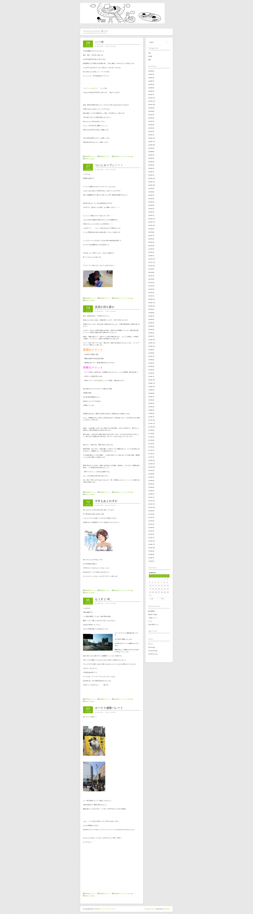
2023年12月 (151, 178)
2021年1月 (151, 296)
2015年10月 (151, 507)
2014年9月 (151, 551)
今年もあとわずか (106, 500)
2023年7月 (151, 195)
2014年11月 (151, 544)
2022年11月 (151, 222)
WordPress (166, 909)
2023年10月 (151, 185)
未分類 (150, 56)
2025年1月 (151, 135)
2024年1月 (151, 175)
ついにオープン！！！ (109, 165)
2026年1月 (151, 94)
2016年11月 (151, 464)
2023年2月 (151, 212)
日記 (149, 53)
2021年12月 (151, 259)
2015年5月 (151, 524)
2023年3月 (151, 209)
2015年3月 (151, 531)
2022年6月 (151, 239)
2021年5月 (151, 282)
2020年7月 (151, 316)
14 (162, 585)
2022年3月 (151, 249)
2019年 (99, 42)
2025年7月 (151, 115)
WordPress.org (152, 654)
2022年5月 (151, 242)
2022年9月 (151, 229)
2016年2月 (151, 494)
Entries (151, 647)
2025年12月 (151, 98)
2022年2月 (151, 252)
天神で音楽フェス (153, 624)
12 (156, 585)
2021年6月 (151, 279)
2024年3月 (151, 168)
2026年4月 (151, 84)
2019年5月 (151, 363)
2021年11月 (151, 262)
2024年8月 (151, 151)
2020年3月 (151, 329)
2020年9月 (151, 309)
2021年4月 (151, 286)
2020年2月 (151, 333)
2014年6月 (151, 561)
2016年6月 (151, 480)
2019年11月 (151, 343)
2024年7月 (151, 155)
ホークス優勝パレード (109, 707)
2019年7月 (151, 356)
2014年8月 (151, 554)
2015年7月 (151, 517)
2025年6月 (151, 118)
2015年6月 (151, 521)
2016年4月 (151, 487)
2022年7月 (151, 235)
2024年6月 (151, 158)
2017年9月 (151, 430)
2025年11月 (151, 101)
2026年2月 (151, 91)
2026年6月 (151, 78)
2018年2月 (151, 413)
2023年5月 (151, 202)
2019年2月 (151, 373)
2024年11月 (151, 141)
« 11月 (151, 599)
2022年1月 (151, 256)
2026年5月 (151, 81)
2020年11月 (151, 303)
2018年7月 (151, 397)
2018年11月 (151, 383)
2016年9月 (151, 470)
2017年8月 (151, 433)
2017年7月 (151, 437)
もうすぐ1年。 (104, 599)
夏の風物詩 (151, 611)
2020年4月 (151, 326)
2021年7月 (151, 276)
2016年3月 (151, 491)
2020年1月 (151, 336)
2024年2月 (151, 172)
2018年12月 (151, 380)
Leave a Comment (110, 46)
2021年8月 (151, 272)
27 (159, 592)
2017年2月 (151, 454)
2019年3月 (151, 370)
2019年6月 (151, 360)
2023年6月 (151, 198)
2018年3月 (151, 410)
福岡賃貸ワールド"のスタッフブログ (105, 909)
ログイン (150, 644)
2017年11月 (151, 423)
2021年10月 (151, 266)
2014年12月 (151, 541)
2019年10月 (151, 346)
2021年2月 (151, 292)
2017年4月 (151, 447)
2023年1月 (151, 215)
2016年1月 (151, 497)
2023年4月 (151, 205)
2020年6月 (151, 319)
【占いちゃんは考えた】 (90, 88)
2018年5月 (151, 403)
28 (162, 592)
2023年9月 (151, 188)
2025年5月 (151, 121)
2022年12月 (151, 219)
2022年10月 (151, 225)
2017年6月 (151, 440)
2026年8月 (151, 71)
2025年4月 (151, 125)
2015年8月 (151, 514)
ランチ (150, 621)
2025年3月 (151, 128)
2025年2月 (151, 131)
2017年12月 (151, 420)
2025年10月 (151, 104)
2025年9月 (151, 108)
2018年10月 (151, 386)
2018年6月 (151, 400)
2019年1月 (151, 376)
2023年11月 (151, 182)
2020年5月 (151, 323)
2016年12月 (151, 460)
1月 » (162, 599)
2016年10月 (151, 467)
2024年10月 (151, 145)
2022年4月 (151, 245)
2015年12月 (151, 501)
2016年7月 (151, 477)
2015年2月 (151, 534)
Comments (152, 650)
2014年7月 (151, 558)
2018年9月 (151, 390)
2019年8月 (151, 353)
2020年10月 (151, 306)
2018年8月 (151, 393)
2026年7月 (151, 74)
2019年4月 (151, 366)
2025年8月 (151, 111)
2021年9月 (151, 269)
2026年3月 (151, 88)
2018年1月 (151, 417)
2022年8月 (151, 232)
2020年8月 (151, 313)
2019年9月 (151, 350)
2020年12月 (151, 299)
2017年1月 (151, 457)
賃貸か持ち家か (105, 306)
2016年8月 (151, 474)
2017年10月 (151, 427)
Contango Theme (149, 909)
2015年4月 (151, 527)
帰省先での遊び (152, 614)
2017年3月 (151, 450)
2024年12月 (151, 138)
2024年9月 (151, 148)
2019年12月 (151, 339)
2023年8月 (151, 192)
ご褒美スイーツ (152, 618)
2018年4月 (151, 407)
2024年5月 (151, 162)
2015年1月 (151, 538)
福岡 (149, 60)
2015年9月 (151, 511)
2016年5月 (151, 484)
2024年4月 (151, 165)
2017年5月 (151, 444)
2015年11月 (151, 504)
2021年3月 (151, 289)
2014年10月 (151, 548)
